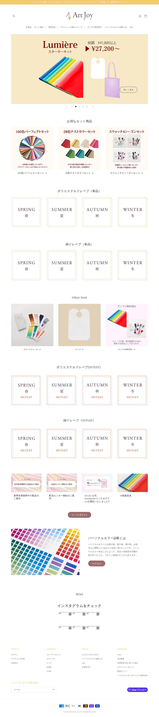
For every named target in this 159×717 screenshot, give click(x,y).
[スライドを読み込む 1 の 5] (72, 106)
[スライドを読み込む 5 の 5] (87, 106)
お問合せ (14, 663)
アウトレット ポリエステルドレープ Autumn (97, 380)
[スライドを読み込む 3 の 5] (79, 106)
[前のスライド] (66, 106)
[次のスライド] (93, 106)
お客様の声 (86, 667)
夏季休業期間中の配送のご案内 (26, 497)
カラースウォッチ (31, 349)
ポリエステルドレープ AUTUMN (97, 202)
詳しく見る (129, 90)
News (119, 655)
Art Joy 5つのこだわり (90, 655)
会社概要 (120, 659)
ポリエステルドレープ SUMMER (61, 202)
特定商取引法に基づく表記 (127, 663)
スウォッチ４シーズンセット (125, 173)
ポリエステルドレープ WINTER (132, 202)
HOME (49, 671)
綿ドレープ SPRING (25, 253)
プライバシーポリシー (125, 667)
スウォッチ (51, 659)
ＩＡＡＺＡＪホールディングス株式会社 (132, 675)
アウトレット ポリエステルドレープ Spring (26, 380)
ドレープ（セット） (54, 655)
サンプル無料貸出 (125, 349)
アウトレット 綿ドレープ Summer (62, 433)
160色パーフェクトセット (31, 173)
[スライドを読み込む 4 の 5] (83, 106)
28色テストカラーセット (78, 173)
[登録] (53, 689)
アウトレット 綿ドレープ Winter (133, 433)
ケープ (78, 349)
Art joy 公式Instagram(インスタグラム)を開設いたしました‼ (97, 498)
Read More (96, 563)
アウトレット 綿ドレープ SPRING (27, 433)
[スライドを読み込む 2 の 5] (76, 106)
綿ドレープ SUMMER (60, 253)
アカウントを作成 (18, 659)
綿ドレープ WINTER (131, 253)
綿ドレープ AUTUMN (95, 253)
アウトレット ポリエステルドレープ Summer (62, 380)
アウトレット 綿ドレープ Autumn (97, 433)
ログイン (14, 655)
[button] (14, 16)
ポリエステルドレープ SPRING (26, 202)
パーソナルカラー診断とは (92, 659)
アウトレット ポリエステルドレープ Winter (133, 380)
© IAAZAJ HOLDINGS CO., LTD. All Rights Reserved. (79, 712)
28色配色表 (126, 495)
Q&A (83, 663)
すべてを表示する (79, 515)
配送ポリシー (122, 671)
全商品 (49, 667)
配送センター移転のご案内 (62, 497)
